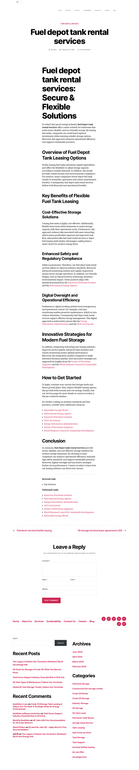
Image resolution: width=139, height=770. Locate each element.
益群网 (16, 734)
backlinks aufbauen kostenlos (26, 713)
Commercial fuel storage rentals (87, 688)
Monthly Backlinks (21, 720)
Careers (107, 10)
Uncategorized (79, 757)
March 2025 (78, 662)
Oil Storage (77, 708)
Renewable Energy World (56, 410)
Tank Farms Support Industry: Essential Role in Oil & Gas (38, 677)
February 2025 (79, 666)
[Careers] (119, 624)
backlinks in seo (20, 704)
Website (45, 589)
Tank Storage (78, 737)
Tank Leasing (78, 727)
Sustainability (87, 10)
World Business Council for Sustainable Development (69, 431)
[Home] (104, 619)
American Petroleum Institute (82, 282)
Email (72, 580)
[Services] (114, 619)
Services (77, 10)
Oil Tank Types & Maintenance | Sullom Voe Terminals (37, 682)
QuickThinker (19, 727)
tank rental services (70, 23)
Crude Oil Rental (80, 693)
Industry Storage (80, 703)
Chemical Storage (80, 684)
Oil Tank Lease (79, 713)
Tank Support (78, 742)
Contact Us (98, 10)
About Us (68, 10)
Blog (114, 10)
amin (55, 50)
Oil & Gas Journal (85, 324)
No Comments (85, 50)
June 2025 (77, 652)
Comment (46, 561)
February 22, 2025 (68, 50)
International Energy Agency (63, 285)
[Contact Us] (124, 619)
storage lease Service (82, 723)
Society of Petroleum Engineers (58, 427)
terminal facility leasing (83, 747)
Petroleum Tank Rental (83, 718)
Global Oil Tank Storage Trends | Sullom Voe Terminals (38, 687)
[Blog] (124, 624)
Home (60, 10)
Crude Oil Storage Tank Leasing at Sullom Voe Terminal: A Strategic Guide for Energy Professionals (37, 706)
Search (15, 638)
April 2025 (77, 657)
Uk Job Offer (78, 752)
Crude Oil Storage (80, 698)
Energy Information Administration (61, 424)
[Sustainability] (119, 619)
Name (44, 580)
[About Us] (109, 619)
